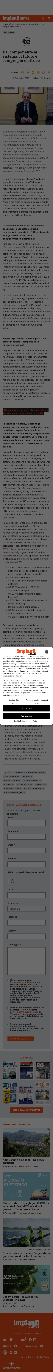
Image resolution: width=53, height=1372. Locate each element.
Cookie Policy (19, 721)
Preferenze (26, 716)
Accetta (26, 708)
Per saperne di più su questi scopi (37, 701)
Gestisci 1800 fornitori (14, 701)
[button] (46, 652)
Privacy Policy (32, 721)
